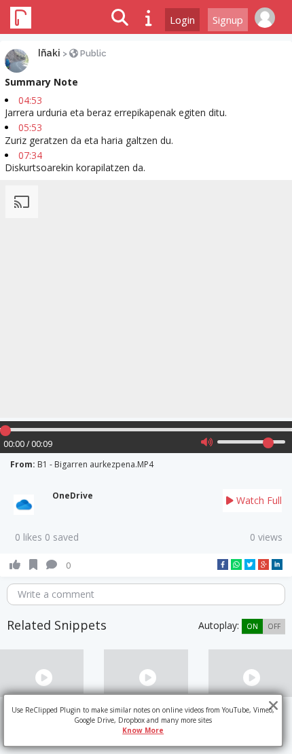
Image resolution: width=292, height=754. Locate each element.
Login (182, 19)
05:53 (30, 127)
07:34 (30, 155)
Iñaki (49, 53)
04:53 (30, 100)
